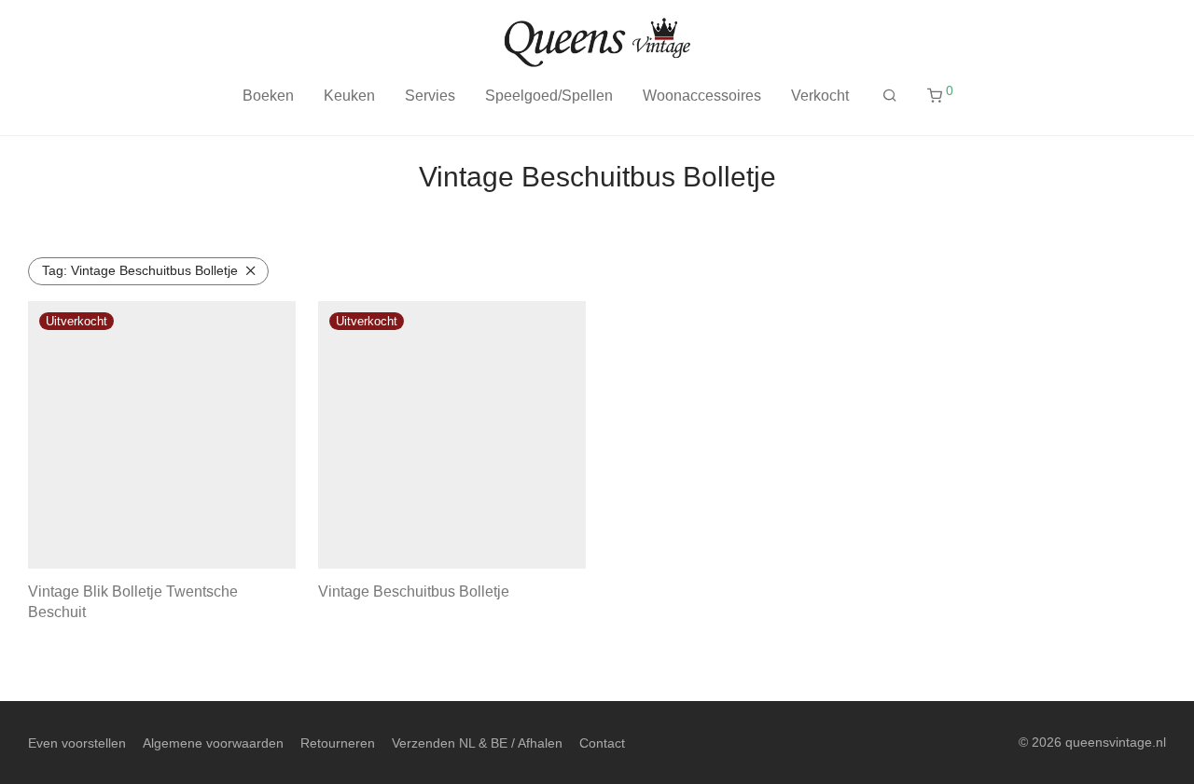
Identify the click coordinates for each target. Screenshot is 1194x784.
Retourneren (337, 743)
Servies (430, 95)
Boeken (268, 95)
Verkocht (820, 95)
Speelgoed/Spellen (549, 95)
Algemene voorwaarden (213, 743)
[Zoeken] (890, 96)
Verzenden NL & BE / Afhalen (477, 743)
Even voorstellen (77, 743)
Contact (602, 743)
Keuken (349, 95)
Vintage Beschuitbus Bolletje (140, 270)
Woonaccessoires (702, 95)
